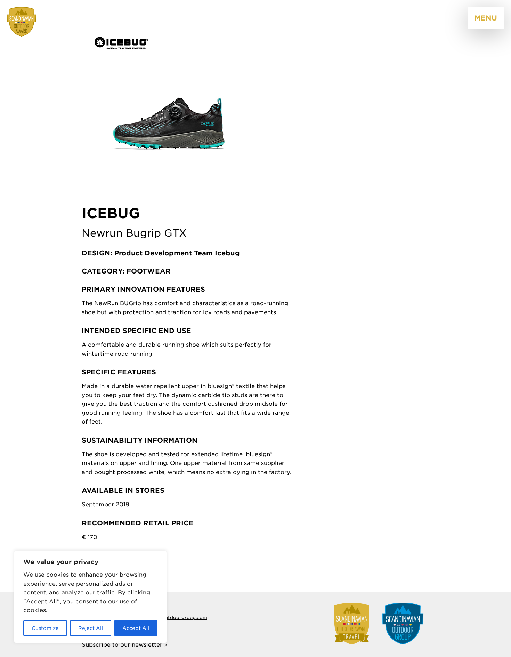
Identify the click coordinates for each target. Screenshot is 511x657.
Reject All (90, 628)
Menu (485, 18)
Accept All (135, 628)
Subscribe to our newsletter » (125, 644)
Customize (45, 628)
